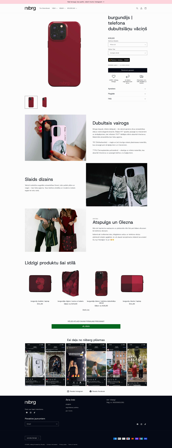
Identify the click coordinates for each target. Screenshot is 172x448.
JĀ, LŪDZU (86, 326)
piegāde (68, 404)
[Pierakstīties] (56, 424)
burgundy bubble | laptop (40, 301)
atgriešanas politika (72, 407)
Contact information (52, 444)
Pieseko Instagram (76, 391)
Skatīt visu (86, 310)
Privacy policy (63, 444)
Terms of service (72, 444)
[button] (54, 8)
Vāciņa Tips (111, 49)
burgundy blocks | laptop (132, 301)
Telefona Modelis (113, 41)
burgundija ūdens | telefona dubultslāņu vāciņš (101, 302)
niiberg (32, 444)
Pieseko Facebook (98, 391)
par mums (69, 411)
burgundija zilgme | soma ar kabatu (71, 301)
